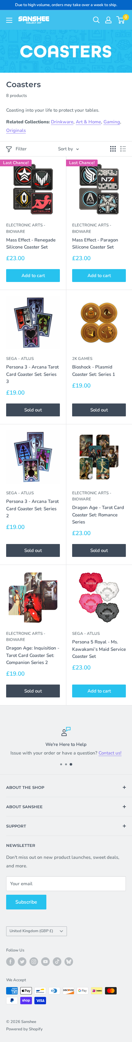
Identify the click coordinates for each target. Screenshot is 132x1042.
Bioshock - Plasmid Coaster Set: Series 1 (93, 370)
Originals (16, 130)
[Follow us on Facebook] (10, 961)
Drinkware (62, 122)
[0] (121, 20)
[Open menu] (9, 20)
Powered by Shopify (24, 1029)
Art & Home (88, 122)
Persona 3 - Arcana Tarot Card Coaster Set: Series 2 (32, 508)
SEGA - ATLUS (20, 358)
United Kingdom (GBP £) (31, 931)
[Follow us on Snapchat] (68, 961)
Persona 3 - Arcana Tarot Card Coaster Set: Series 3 (32, 374)
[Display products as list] (123, 149)
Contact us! (110, 753)
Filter (21, 149)
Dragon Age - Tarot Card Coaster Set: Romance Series (98, 514)
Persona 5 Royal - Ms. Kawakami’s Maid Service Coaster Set (99, 649)
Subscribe (26, 902)
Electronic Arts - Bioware (25, 228)
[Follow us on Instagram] (33, 961)
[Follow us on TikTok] (57, 961)
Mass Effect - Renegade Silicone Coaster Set (31, 243)
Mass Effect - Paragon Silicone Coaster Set (95, 243)
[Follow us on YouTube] (45, 961)
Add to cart (33, 275)
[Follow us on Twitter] (22, 961)
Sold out (33, 410)
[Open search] (96, 20)
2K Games (82, 358)
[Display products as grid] (113, 149)
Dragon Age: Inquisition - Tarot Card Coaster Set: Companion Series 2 (32, 655)
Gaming (111, 122)
